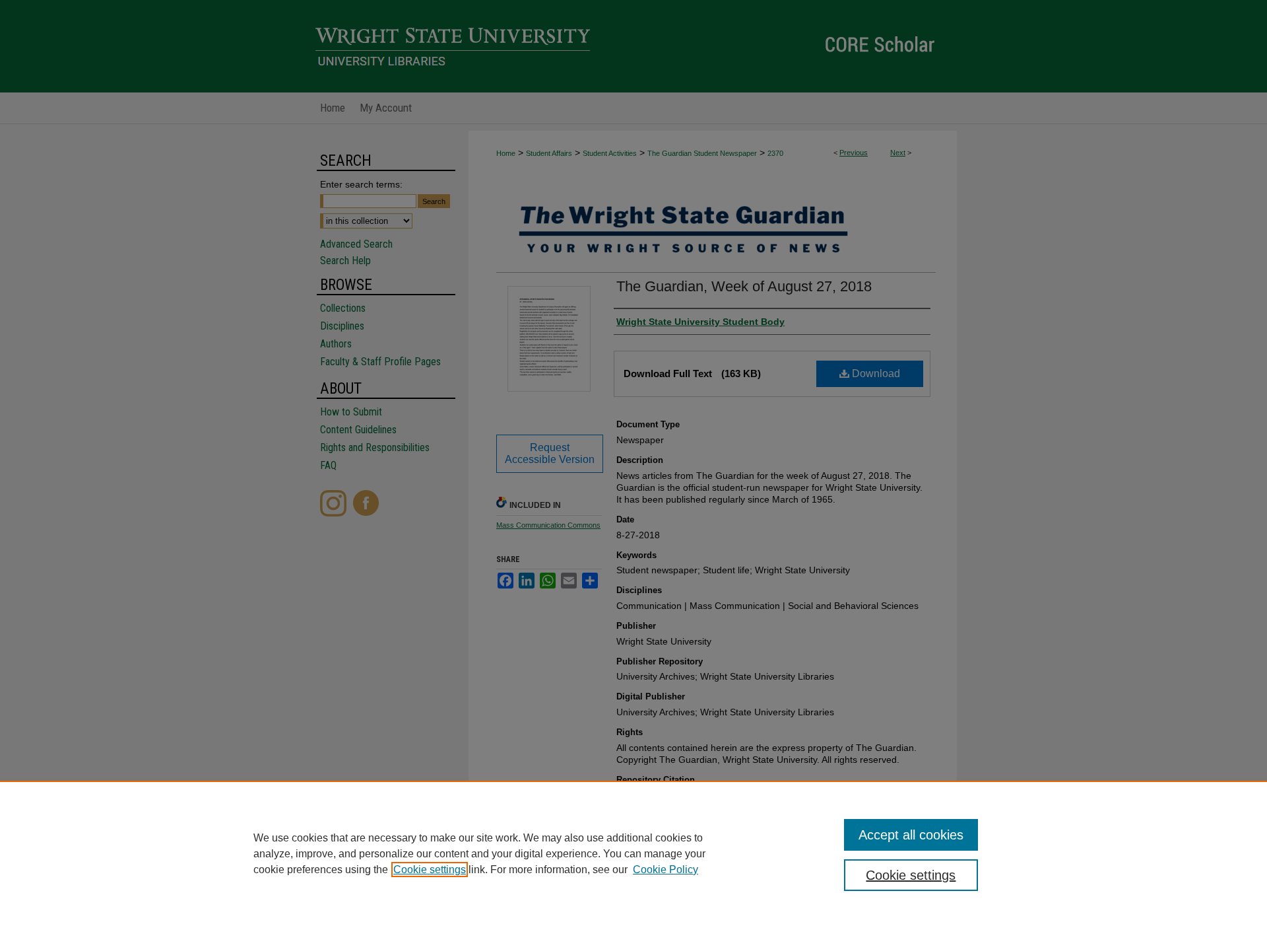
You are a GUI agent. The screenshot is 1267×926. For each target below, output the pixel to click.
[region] (633, 853)
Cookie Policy (665, 869)
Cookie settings (429, 869)
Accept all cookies (911, 835)
